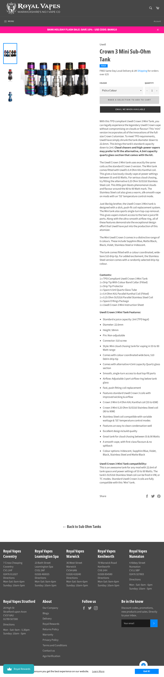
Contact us (49, 651)
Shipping (142, 71)
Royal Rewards (51, 624)
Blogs (46, 613)
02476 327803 (136, 574)
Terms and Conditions (55, 645)
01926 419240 (73, 574)
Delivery (47, 619)
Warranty (48, 635)
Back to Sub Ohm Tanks (83, 526)
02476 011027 (10, 574)
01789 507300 (10, 619)
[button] (130, 109)
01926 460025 (42, 574)
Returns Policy (51, 629)
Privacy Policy (50, 640)
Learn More (98, 671)
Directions (9, 578)
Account (157, 21)
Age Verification (51, 656)
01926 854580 (105, 574)
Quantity (149, 83)
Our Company (50, 608)
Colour (103, 83)
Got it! (146, 671)
